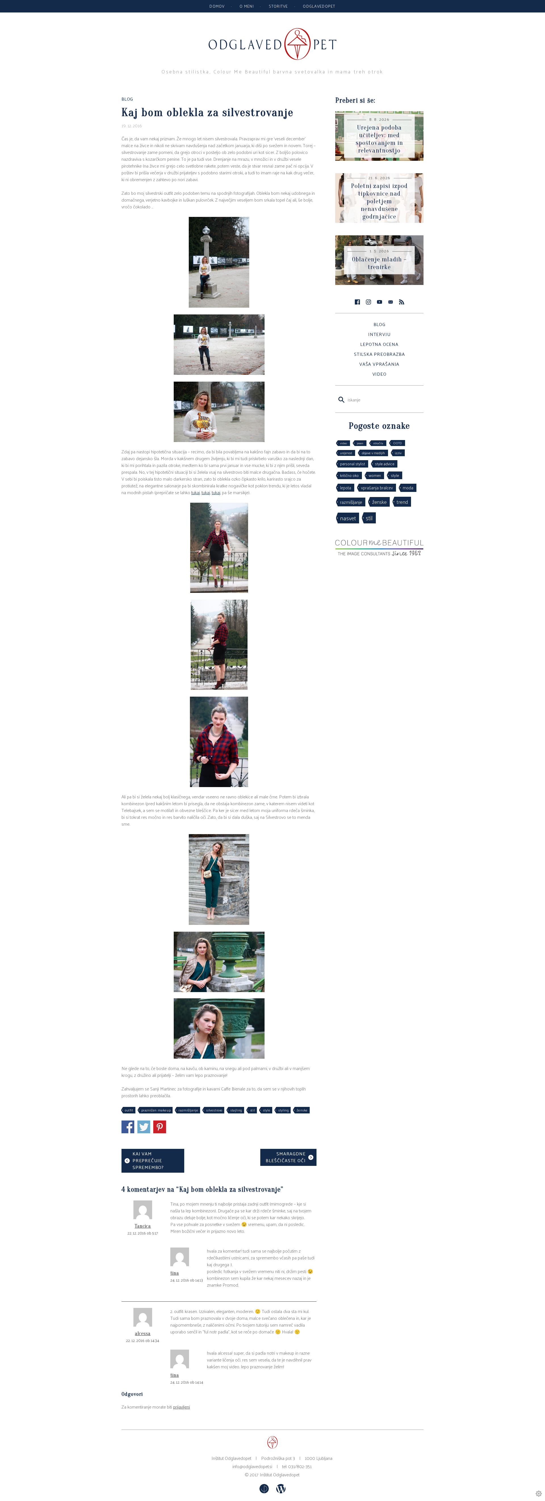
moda (408, 488)
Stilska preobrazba (379, 354)
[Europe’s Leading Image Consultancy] (379, 554)
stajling (236, 1110)
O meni (247, 6)
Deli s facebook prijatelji (127, 1127)
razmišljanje (188, 1110)
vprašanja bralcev (377, 487)
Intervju (379, 334)
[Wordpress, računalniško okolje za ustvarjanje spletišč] (281, 1491)
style (266, 1110)
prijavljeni (181, 1407)
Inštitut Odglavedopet (279, 1474)
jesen (360, 443)
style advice (384, 463)
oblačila (378, 443)
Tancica (143, 1226)
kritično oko (349, 475)
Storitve (278, 6)
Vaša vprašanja (379, 364)
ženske (302, 1110)
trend (402, 501)
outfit (129, 1110)
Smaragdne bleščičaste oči (285, 1156)
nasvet (348, 518)
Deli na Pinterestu (159, 1127)
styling (283, 1110)
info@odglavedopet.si (252, 1466)
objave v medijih (373, 453)
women (375, 475)
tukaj (195, 492)
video (343, 443)
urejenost (346, 453)
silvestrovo (214, 1110)
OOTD (397, 443)
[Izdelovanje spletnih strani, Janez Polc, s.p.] (264, 1491)
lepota (345, 487)
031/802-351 (300, 1466)
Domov (217, 6)
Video (379, 374)
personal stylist (352, 463)
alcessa (142, 1334)
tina (174, 1273)
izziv (398, 452)
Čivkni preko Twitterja (143, 1127)
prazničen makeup (156, 1110)
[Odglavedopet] (272, 31)
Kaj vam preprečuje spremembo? (148, 1160)
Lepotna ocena (379, 344)
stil (252, 1110)
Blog (379, 324)
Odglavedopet (319, 6)
